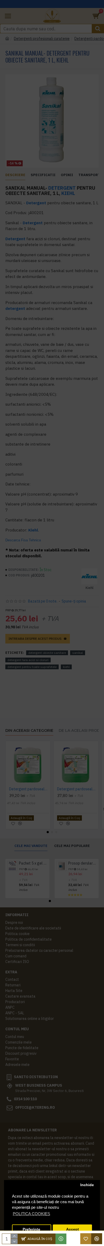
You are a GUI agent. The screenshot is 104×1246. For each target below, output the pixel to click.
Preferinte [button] (31, 1229)
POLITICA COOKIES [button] (31, 1213)
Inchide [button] (87, 1185)
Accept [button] (72, 1229)
